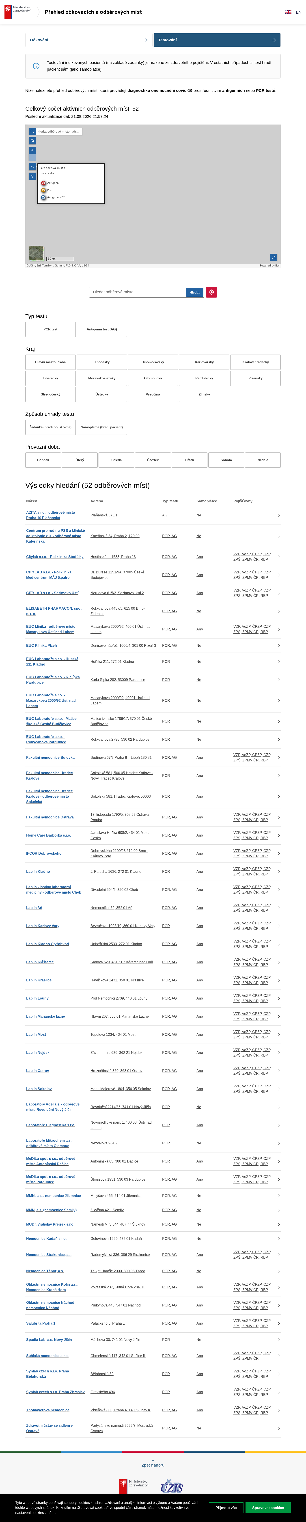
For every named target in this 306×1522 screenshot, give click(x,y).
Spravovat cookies (268, 1508)
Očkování (39, 40)
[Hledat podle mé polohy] (211, 292)
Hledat (195, 292)
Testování (167, 40)
